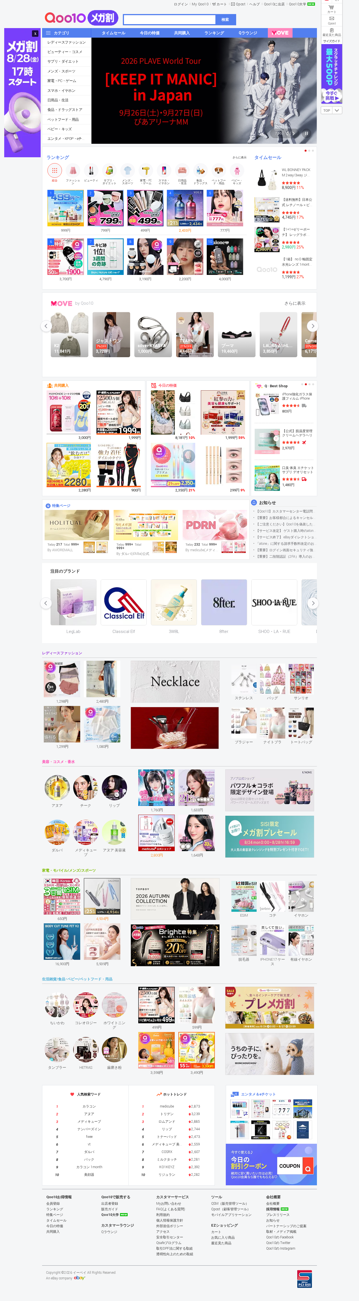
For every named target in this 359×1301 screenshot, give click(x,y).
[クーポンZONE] (271, 1164)
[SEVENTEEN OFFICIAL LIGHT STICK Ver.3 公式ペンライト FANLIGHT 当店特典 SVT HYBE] (239, 1129)
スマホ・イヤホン (61, 90)
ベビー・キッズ (59, 129)
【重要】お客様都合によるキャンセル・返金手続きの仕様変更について (286, 518)
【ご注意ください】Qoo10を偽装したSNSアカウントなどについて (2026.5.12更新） (286, 524)
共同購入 (61, 385)
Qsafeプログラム (168, 1243)
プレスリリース (278, 1215)
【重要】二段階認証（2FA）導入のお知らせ (286, 557)
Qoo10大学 (298, 4)
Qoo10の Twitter (278, 1243)
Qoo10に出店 (274, 4)
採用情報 (273, 1209)
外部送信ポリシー (169, 1226)
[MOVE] (280, 33)
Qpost (241, 4)
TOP (326, 111)
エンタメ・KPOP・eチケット (69, 138)
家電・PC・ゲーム (61, 81)
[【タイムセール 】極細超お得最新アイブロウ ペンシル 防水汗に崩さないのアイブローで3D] (223, 465)
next (313, 326)
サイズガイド (331, 41)
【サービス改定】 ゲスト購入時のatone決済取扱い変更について (286, 531)
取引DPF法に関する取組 (174, 1248)
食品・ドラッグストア (64, 110)
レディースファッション (66, 42)
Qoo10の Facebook (280, 1237)
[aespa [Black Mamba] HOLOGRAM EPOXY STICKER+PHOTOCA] (260, 1108)
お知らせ (267, 502)
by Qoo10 (84, 303)
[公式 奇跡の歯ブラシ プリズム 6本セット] (173, 465)
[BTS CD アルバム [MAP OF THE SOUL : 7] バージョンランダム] (281, 1108)
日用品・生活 (57, 100)
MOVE (61, 303)
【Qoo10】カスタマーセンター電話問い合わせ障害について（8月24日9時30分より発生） (286, 511)
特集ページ (61, 505)
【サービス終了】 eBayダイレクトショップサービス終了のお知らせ (286, 537)
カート (222, 4)
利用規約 (163, 1215)
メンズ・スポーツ (61, 71)
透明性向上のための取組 (174, 1254)
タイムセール (267, 157)
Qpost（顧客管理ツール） (230, 1209)
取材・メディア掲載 (281, 1232)
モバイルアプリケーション (231, 1215)
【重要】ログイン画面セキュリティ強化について (286, 550)
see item (249, 668)
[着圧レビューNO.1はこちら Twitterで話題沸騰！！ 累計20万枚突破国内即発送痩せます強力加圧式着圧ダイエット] (118, 465)
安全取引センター (169, 1237)
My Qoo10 (200, 4)
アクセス (163, 1232)
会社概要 (273, 1204)
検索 (225, 19)
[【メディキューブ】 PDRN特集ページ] (215, 525)
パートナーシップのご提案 (286, 1226)
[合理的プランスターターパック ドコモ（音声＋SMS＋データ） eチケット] (302, 1129)
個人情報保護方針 (169, 1220)
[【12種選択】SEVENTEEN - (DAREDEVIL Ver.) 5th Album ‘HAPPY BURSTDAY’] (260, 1129)
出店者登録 (109, 1204)
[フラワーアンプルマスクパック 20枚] (69, 412)
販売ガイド (109, 1209)
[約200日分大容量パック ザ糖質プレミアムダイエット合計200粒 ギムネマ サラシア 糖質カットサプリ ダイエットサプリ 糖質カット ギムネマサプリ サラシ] (118, 412)
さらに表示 (240, 157)
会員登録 (53, 1204)
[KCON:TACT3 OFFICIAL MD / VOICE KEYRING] (239, 1108)
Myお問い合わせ (168, 1204)
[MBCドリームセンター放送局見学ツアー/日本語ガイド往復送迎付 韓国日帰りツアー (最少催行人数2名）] (302, 1108)
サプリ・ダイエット (63, 61)
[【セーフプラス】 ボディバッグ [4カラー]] (173, 417)
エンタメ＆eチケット (258, 1094)
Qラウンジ (109, 1232)
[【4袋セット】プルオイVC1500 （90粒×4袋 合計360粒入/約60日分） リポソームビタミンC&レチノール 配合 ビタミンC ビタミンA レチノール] (69, 465)
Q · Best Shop (276, 386)
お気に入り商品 (223, 1238)
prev (46, 326)
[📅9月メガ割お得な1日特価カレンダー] (146, 525)
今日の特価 (167, 385)
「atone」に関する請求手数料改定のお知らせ (286, 544)
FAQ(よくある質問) (170, 1209)
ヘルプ (254, 4)
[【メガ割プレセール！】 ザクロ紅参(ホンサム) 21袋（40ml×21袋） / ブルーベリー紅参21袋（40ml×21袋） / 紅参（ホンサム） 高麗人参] (223, 412)
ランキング (58, 157)
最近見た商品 (221, 1243)
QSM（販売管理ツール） (230, 1204)
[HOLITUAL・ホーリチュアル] (77, 525)
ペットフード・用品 (63, 119)
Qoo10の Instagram (280, 1248)
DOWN (337, 110)
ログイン (181, 4)
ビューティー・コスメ (64, 52)
